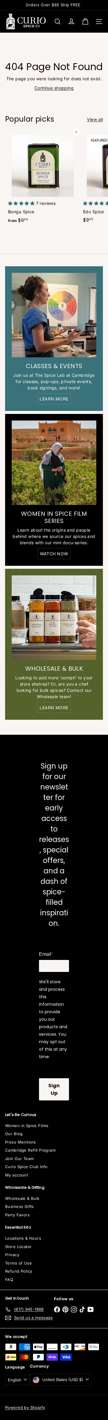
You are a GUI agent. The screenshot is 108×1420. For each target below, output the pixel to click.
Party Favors (17, 1214)
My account (16, 1175)
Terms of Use (18, 1263)
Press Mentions (20, 1142)
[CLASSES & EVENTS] (54, 315)
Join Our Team (19, 1158)
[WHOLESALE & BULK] (54, 617)
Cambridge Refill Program (30, 1150)
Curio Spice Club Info (26, 1166)
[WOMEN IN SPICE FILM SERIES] (54, 463)
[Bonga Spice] (42, 179)
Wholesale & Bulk (22, 1198)
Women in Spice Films (26, 1125)
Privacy (12, 1254)
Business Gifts (19, 1206)
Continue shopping (54, 87)
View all (95, 119)
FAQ (9, 1279)
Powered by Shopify (25, 1407)
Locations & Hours (23, 1238)
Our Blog (13, 1133)
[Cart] (85, 21)
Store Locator (18, 1246)
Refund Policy (18, 1271)
